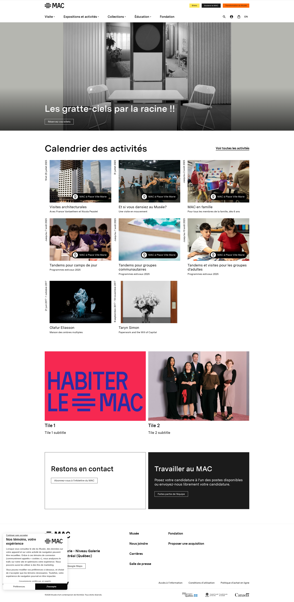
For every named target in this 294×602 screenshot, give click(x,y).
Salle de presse (140, 564)
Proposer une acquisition (186, 543)
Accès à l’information (170, 582)
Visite (49, 17)
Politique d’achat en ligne (235, 582)
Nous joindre (138, 543)
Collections (116, 17)
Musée (134, 533)
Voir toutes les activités (232, 148)
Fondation (167, 17)
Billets (194, 5)
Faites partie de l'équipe (171, 494)
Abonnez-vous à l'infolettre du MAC (74, 480)
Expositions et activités (80, 17)
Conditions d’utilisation (201, 582)
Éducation (142, 17)
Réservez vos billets (59, 121)
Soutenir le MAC (211, 5)
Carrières (136, 554)
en (246, 16)
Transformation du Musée (236, 5)
